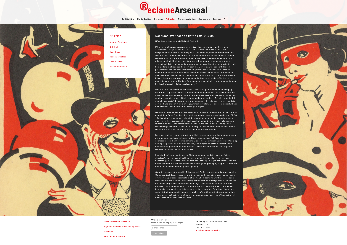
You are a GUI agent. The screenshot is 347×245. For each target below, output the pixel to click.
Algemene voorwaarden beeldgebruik (122, 226)
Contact (217, 19)
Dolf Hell (114, 47)
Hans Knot (115, 52)
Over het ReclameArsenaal (117, 222)
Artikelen (170, 19)
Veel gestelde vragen (114, 236)
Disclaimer (109, 231)
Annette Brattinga (118, 42)
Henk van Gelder (118, 57)
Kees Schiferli (116, 62)
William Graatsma (118, 66)
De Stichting (128, 19)
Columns (158, 19)
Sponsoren (204, 19)
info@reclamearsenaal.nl (208, 230)
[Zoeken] (224, 19)
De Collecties (144, 19)
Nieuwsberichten (187, 19)
